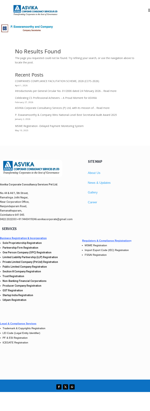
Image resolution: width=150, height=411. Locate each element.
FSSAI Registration (96, 254)
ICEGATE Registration (15, 342)
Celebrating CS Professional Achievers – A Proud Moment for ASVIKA (56, 98)
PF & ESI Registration (15, 337)
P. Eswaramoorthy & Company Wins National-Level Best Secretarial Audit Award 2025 (66, 115)
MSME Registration (96, 245)
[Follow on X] (65, 386)
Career (92, 202)
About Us (94, 173)
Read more (110, 91)
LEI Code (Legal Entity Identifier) (21, 333)
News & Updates (99, 182)
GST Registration (13, 290)
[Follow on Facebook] (58, 386)
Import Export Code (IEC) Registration (107, 250)
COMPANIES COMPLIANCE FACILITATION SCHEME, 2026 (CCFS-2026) (57, 81)
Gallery (93, 192)
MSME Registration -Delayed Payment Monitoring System (49, 126)
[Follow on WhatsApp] (72, 386)
